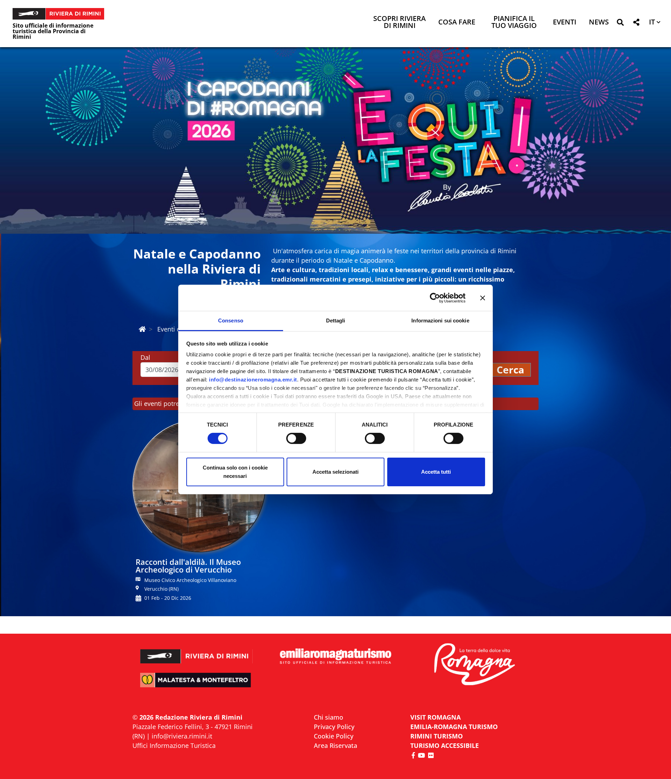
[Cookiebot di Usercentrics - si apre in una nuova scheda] (435, 297)
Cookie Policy (333, 736)
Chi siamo (328, 717)
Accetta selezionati (335, 472)
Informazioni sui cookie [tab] (440, 320)
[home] (142, 329)
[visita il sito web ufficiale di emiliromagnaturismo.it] (335, 656)
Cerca (510, 369)
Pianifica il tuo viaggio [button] (514, 22)
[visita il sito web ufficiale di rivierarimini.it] (196, 651)
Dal (145, 357)
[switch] (296, 438)
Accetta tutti (436, 472)
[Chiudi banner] (482, 297)
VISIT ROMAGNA (435, 717)
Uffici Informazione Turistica (174, 745)
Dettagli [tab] (335, 320)
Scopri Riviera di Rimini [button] (399, 22)
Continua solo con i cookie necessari (235, 472)
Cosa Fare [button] (456, 23)
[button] (620, 23)
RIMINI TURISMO (436, 736)
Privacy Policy (334, 726)
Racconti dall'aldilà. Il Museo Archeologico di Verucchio (188, 565)
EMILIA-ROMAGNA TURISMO (454, 726)
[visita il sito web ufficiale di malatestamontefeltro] (196, 685)
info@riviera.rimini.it (182, 736)
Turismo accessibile (444, 745)
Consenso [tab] (230, 320)
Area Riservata (335, 745)
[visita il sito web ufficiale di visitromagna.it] (474, 665)
